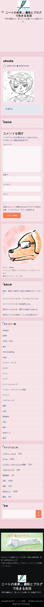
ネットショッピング (10, 384)
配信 (4, 438)
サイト (5, 194)
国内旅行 (6, 417)
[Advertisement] (22, 38)
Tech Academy (8, 352)
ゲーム (5, 373)
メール (6, 184)
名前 (5, 175)
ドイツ (5, 379)
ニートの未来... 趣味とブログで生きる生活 (24, 14)
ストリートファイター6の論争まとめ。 (17, 304)
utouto (8, 61)
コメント (7, 144)
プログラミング (8, 400)
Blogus (15, 604)
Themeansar (25, 604)
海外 (4, 427)
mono (14, 66)
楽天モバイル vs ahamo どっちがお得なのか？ (21, 315)
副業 (4, 406)
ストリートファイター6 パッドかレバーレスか (20, 299)
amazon (6, 330)
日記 (4, 422)
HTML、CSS (8, 341)
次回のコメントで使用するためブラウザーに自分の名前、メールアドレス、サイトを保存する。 (22, 208)
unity (5, 357)
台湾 (4, 411)
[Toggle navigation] (2, 12)
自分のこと (7, 433)
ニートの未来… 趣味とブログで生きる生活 (22, 586)
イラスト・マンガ (9, 363)
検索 (6, 505)
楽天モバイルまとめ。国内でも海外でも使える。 (21, 309)
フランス (6, 395)
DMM (5, 336)
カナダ (5, 368)
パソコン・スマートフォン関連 (14, 390)
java (4, 347)
